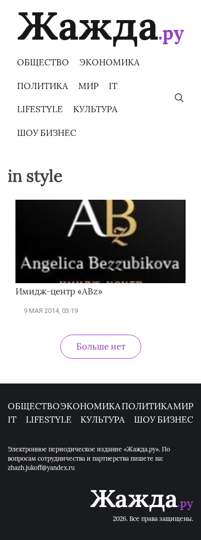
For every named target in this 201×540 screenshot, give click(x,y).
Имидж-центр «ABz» (59, 291)
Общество (43, 62)
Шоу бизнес (46, 132)
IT (113, 86)
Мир (88, 86)
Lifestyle (40, 109)
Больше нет (100, 346)
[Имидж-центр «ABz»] (100, 280)
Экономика (109, 62)
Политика (42, 86)
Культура (95, 109)
